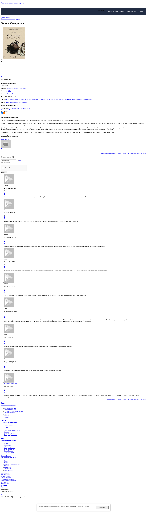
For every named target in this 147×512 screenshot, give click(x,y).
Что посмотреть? (122, 153)
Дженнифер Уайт (77, 99)
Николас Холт (44, 99)
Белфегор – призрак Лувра (11, 464)
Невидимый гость (9, 448)
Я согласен (102, 507)
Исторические (23, 102)
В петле (6, 432)
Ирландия (9, 88)
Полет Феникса (8, 451)
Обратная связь (5, 483)
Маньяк (6, 462)
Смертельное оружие (10, 408)
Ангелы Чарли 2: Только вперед (13, 411)
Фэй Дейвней (60, 99)
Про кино (141, 11)
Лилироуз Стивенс (88, 99)
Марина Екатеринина (10, 383)
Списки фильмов (113, 11)
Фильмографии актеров (7, 479)
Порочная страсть (9, 452)
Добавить (3, 172)
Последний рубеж (9, 412)
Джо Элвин (35, 99)
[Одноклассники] (4, 113)
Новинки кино (14, 102)
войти (21, 160)
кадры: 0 (3, 139)
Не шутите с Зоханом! (10, 429)
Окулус (6, 461)
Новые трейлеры (5, 474)
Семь (5, 446)
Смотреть (3, 109)
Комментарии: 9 (15, 108)
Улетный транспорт (9, 433)
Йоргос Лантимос (12, 94)
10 (1, 76)
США (24, 88)
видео (7, 139)
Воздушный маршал (10, 409)
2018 (9, 91)
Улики (6, 443)
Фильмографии (132, 153)
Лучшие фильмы (5, 17)
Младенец (7, 465)
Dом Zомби (7, 467)
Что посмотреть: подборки (8, 480)
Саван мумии (8, 468)
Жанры (122, 11)
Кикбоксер (7, 414)
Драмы (7, 102)
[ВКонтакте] (2, 113)
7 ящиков (6, 415)
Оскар (6, 427)
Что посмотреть (131, 11)
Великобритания (17, 88)
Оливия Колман (11, 99)
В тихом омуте (8, 425)
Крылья (6, 417)
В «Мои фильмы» (12, 109)
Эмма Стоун (27, 99)
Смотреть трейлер (26, 108)
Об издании (4, 482)
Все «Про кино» (141, 153)
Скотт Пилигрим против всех (12, 430)
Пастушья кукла (8, 470)
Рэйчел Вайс (20, 99)
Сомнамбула (7, 445)
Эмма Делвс (51, 99)
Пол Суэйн (68, 99)
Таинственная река (9, 449)
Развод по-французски (10, 435)
